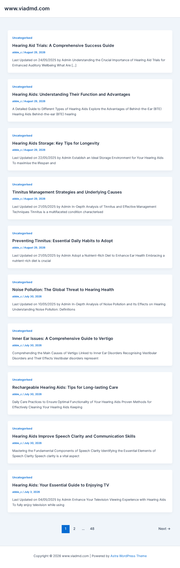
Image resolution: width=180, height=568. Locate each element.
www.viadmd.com (27, 8)
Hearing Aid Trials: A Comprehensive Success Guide (63, 45)
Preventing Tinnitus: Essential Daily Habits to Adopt (62, 240)
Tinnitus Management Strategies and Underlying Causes (67, 192)
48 (92, 529)
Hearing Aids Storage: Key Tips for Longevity (55, 143)
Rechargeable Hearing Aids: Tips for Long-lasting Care (65, 387)
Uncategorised (22, 37)
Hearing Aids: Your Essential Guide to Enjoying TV (60, 485)
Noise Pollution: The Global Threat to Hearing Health (63, 289)
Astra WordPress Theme (128, 556)
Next (164, 529)
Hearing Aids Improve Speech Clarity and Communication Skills (73, 436)
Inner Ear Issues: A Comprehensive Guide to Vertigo (62, 338)
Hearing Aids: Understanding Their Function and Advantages (71, 94)
